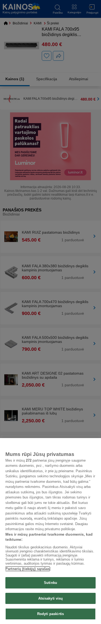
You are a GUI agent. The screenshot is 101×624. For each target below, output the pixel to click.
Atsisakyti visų (50, 598)
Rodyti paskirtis (50, 614)
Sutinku (50, 583)
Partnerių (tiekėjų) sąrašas (27, 569)
